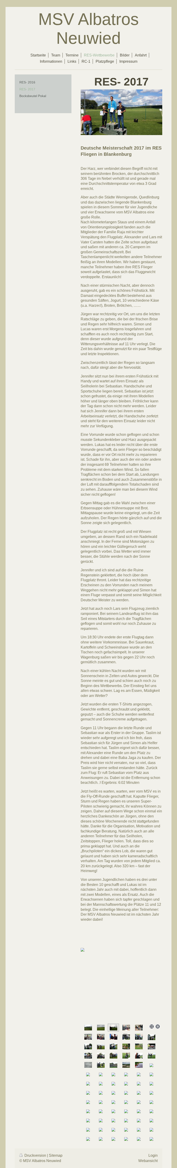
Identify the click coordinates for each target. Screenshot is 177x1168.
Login (153, 1155)
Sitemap (55, 1155)
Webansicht (148, 1161)
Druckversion (35, 1155)
